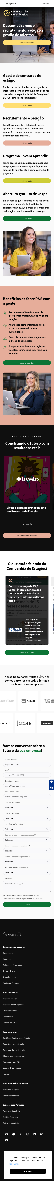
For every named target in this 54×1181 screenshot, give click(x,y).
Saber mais (27, 105)
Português (9, 3)
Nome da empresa (12, 792)
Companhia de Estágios (14, 946)
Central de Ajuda (10, 1023)
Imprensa (7, 959)
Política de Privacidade (12, 965)
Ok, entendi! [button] (28, 1171)
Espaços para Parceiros (13, 1104)
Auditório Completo (11, 1111)
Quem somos (8, 953)
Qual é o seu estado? (13, 802)
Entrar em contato (27, 42)
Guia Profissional (10, 1011)
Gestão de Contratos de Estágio (16, 1038)
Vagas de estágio (10, 999)
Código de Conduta (11, 983)
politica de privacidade (32, 899)
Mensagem (9, 878)
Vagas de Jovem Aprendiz (13, 1005)
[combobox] (7, 775)
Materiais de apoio (11, 1090)
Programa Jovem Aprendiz (14, 1050)
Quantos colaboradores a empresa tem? (20, 835)
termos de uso (15, 899)
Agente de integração (12, 1068)
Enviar (27, 904)
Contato (6, 1074)
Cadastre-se (8, 1017)
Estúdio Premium (10, 1117)
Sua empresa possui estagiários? (17, 846)
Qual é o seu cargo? (12, 813)
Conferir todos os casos (27, 535)
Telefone (8, 770)
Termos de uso (9, 971)
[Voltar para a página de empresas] (15, 13)
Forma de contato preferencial (17, 867)
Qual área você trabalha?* (15, 824)
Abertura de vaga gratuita (14, 1056)
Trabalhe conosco (10, 977)
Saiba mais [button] (14, 1164)
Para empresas (10, 1031)
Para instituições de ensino (15, 1083)
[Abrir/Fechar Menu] (48, 13)
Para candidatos (10, 992)
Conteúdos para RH (11, 1062)
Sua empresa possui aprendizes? (17, 857)
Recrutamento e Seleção (13, 1044)
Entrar (44, 3)
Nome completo (11, 759)
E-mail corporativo (12, 781)
